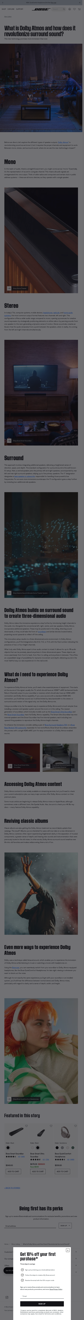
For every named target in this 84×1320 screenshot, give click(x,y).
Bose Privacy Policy (56, 1289)
